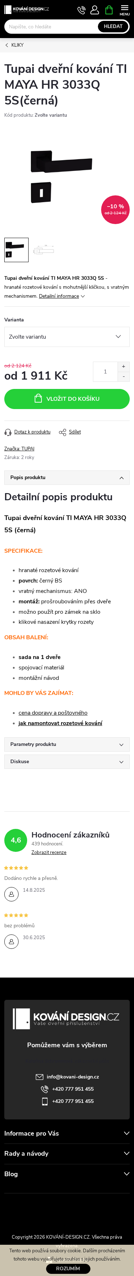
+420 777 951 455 (73, 1089)
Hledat (113, 26)
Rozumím (68, 1268)
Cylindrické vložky (87, 1209)
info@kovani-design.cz (73, 1076)
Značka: (19, 449)
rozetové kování (81, 723)
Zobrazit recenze (48, 852)
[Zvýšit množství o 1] (123, 367)
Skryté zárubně (44, 1209)
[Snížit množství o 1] (123, 376)
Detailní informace (59, 296)
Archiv (12, 1188)
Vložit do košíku (73, 399)
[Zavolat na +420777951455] (81, 10)
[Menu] (124, 9)
